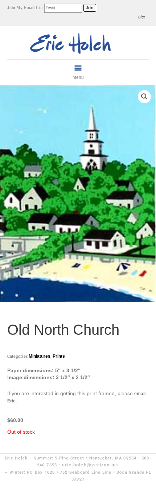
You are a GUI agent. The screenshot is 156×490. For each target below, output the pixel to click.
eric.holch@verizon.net (90, 464)
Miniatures (39, 356)
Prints (59, 356)
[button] (78, 68)
